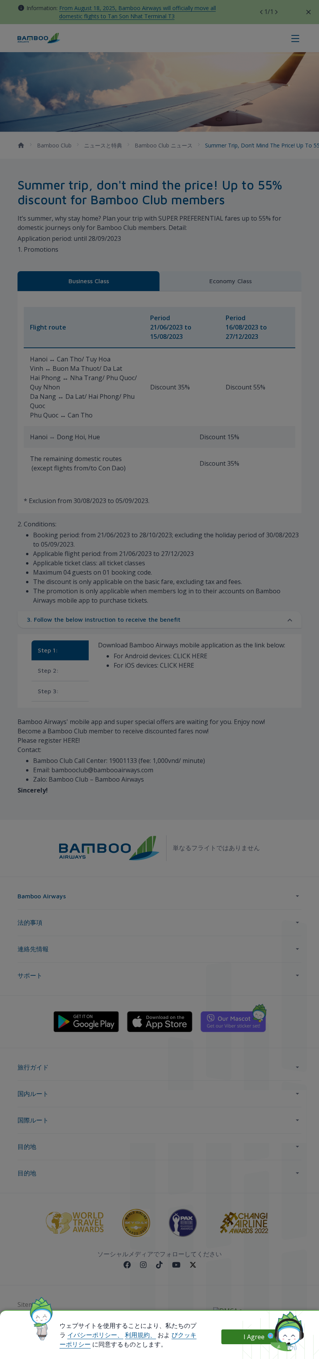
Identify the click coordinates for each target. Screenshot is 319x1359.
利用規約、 (140, 1335)
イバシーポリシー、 (95, 1335)
